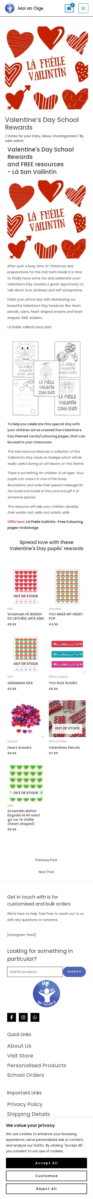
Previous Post (46, 860)
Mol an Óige (30, 8)
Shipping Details (28, 1114)
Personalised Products (36, 1065)
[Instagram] (23, 1017)
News (46, 136)
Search (74, 971)
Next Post (46, 872)
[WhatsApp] (35, 1017)
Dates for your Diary (24, 136)
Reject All (46, 1188)
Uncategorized (64, 136)
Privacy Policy (24, 1104)
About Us (19, 1046)
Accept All (46, 1163)
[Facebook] (11, 1017)
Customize (46, 1176)
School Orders (25, 1075)
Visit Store (20, 1055)
